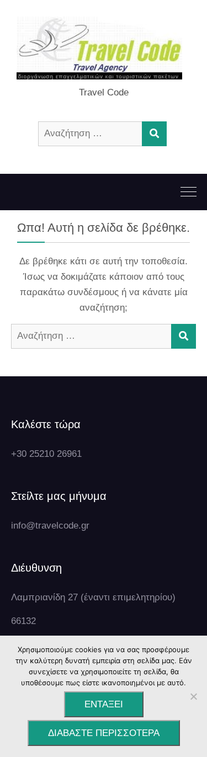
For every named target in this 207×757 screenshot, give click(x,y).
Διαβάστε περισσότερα (104, 733)
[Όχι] (193, 696)
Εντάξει (103, 704)
